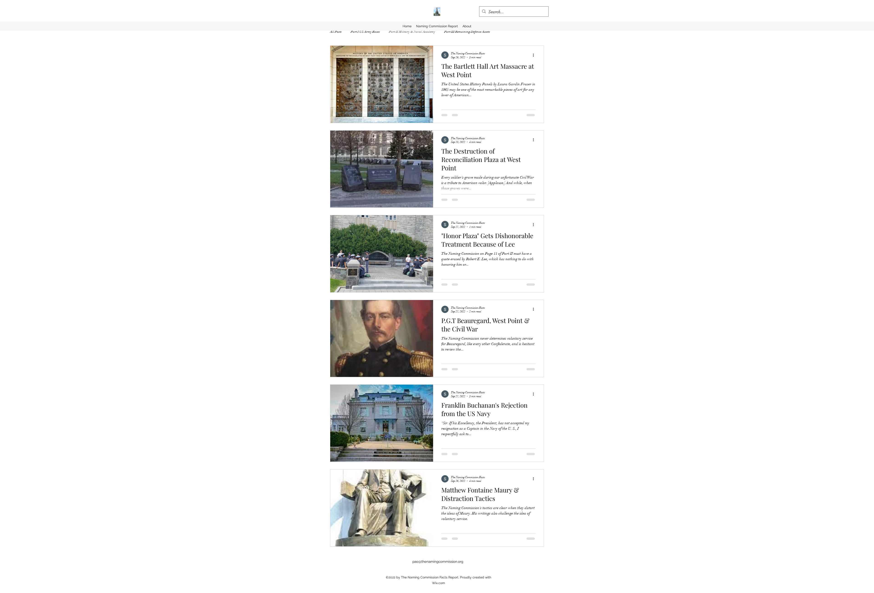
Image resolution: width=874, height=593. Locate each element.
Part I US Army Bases (365, 32)
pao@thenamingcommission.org (437, 562)
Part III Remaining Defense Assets (467, 32)
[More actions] (535, 55)
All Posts (336, 32)
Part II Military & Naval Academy (412, 32)
